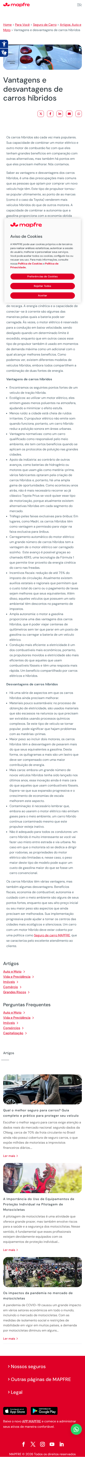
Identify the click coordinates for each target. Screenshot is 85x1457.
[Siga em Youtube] (52, 1444)
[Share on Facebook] (50, 114)
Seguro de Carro (45, 25)
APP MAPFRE (31, 1421)
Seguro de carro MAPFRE (52, 935)
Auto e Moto (12, 971)
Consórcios (11, 1028)
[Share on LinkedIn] (60, 114)
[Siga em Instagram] (42, 1444)
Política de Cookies (30, 263)
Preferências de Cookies (42, 276)
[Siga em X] (33, 1444)
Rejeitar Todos (42, 286)
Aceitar (42, 295)
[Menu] (79, 5)
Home (7, 25)
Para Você (22, 25)
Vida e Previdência (16, 977)
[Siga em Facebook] (23, 1444)
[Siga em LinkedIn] (61, 1444)
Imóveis (9, 982)
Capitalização (13, 1033)
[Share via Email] (69, 114)
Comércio (10, 987)
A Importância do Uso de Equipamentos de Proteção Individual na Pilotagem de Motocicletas (38, 1204)
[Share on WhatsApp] (79, 114)
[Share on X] (41, 114)
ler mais (9, 1156)
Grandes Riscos (14, 992)
